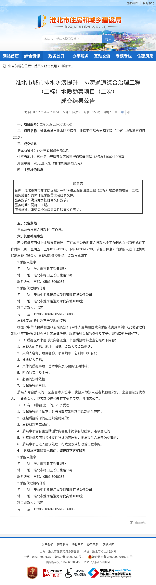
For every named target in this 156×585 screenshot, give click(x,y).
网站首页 (11, 56)
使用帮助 (92, 544)
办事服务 (81, 56)
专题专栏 (124, 56)
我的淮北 (148, 3)
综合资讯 (32, 56)
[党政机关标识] (32, 573)
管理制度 (62, 544)
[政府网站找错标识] (52, 573)
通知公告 (67, 66)
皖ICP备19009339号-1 (69, 556)
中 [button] (122, 112)
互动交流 (102, 56)
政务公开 (56, 56)
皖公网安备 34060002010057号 (112, 556)
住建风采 (145, 56)
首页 (37, 66)
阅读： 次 (91, 112)
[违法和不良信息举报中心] (110, 573)
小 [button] (128, 112)
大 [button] (116, 112)
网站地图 (108, 544)
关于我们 (47, 544)
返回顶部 (140, 522)
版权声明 (77, 544)
